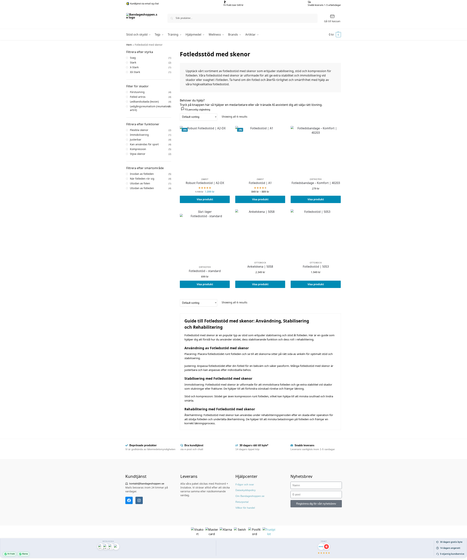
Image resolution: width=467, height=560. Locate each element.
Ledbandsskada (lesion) (144, 101)
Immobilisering (139, 134)
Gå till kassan (332, 21)
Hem (129, 44)
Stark (133, 62)
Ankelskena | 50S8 (260, 266)
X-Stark (134, 67)
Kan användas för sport (144, 144)
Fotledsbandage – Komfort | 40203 (316, 183)
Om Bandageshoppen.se (249, 496)
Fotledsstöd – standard (205, 271)
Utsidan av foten (140, 183)
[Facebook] (129, 500)
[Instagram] (139, 500)
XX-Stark (135, 72)
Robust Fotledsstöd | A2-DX (205, 183)
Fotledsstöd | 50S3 (316, 266)
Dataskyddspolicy (245, 490)
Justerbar (135, 139)
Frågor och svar (244, 484)
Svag (133, 57)
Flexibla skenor (139, 130)
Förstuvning (137, 92)
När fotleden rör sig (142, 178)
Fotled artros (138, 96)
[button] (335, 34)
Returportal (241, 501)
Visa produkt (205, 199)
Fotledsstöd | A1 (260, 183)
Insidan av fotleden (142, 174)
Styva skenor (137, 154)
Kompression (138, 149)
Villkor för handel (245, 507)
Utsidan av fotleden (142, 188)
